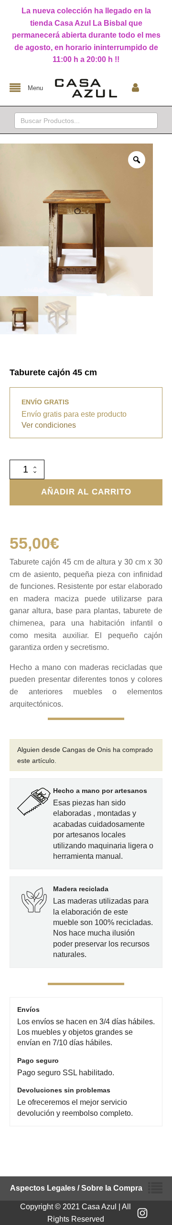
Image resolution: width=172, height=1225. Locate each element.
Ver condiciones (49, 425)
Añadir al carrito (86, 491)
